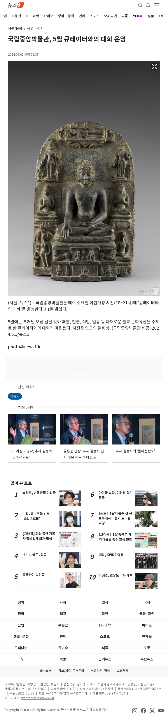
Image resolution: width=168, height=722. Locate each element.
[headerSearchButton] (140, 5)
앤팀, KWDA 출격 (111, 555)
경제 (105, 602)
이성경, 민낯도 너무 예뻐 (116, 575)
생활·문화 (21, 636)
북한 (105, 613)
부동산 (63, 625)
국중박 (14, 396)
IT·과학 (105, 625)
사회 (63, 602)
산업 (21, 625)
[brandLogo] (16, 5)
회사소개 (45, 671)
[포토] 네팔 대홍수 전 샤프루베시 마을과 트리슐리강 (115, 518)
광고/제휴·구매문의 (71, 671)
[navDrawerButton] (157, 5)
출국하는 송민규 (34, 575)
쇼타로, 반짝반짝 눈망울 (39, 493)
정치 (21, 602)
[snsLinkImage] (134, 710)
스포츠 (105, 636)
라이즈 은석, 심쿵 (35, 554)
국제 (147, 602)
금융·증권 (146, 613)
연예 (63, 636)
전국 (21, 613)
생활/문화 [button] (15, 28)
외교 (63, 613)
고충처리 (122, 671)
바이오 (147, 625)
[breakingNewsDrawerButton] (148, 5)
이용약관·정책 (100, 671)
